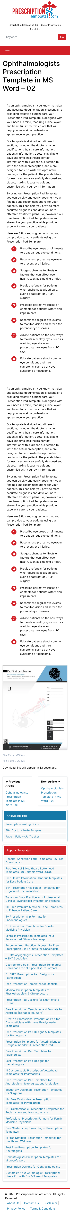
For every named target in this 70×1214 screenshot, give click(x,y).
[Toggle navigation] (7, 50)
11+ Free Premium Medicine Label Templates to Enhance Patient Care (34, 908)
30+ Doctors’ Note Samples (23, 830)
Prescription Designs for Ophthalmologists (32, 1166)
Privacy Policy (16, 1208)
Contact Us (31, 1203)
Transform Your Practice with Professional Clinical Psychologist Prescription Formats (32, 899)
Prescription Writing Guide (22, 824)
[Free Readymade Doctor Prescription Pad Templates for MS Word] (35, 9)
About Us (13, 1203)
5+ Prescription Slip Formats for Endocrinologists (26, 918)
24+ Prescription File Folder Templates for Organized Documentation (32, 889)
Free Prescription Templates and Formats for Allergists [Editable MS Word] (34, 1011)
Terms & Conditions (42, 1208)
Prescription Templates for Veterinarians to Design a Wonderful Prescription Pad (33, 1043)
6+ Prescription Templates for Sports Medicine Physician (29, 927)
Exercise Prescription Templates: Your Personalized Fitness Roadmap (29, 937)
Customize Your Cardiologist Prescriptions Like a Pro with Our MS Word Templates (32, 1174)
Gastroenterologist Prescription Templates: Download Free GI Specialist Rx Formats (33, 966)
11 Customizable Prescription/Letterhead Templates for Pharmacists (31, 1072)
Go (62, 37)
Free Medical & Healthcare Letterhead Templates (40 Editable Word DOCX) (29, 870)
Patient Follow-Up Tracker (22, 836)
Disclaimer (50, 1203)
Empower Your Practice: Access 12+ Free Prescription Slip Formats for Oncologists (32, 947)
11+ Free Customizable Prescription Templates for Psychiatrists (28, 1101)
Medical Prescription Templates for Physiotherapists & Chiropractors (27, 991)
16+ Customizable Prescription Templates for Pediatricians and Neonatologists (34, 1110)
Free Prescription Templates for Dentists (31, 984)
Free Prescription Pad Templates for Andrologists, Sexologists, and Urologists (32, 1081)
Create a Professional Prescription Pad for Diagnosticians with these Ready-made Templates (32, 1022)
